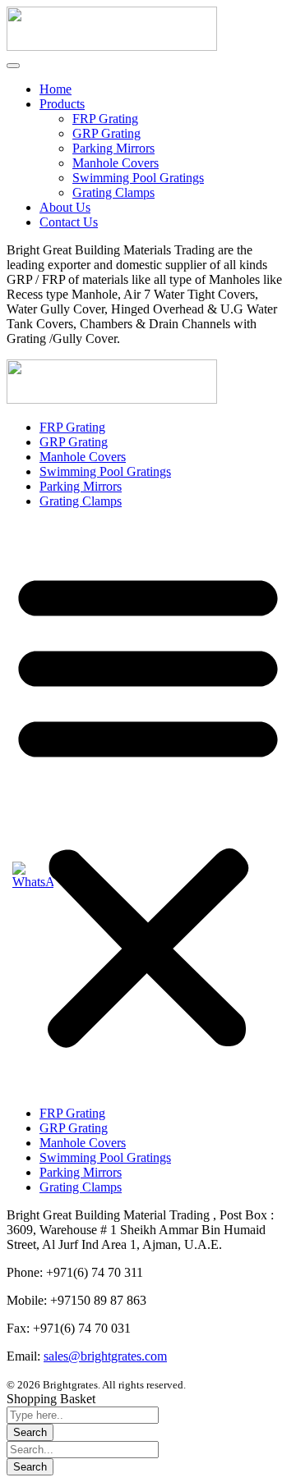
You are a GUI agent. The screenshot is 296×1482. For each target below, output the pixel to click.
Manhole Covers (115, 163)
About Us (64, 207)
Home (55, 89)
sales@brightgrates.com (105, 1356)
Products (62, 104)
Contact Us (68, 222)
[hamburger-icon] (13, 65)
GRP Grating (106, 133)
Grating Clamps (113, 192)
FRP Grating (105, 119)
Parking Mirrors (113, 148)
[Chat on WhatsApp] (32, 876)
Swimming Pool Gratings (138, 178)
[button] (148, 807)
